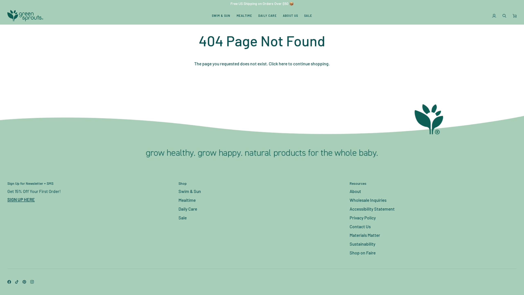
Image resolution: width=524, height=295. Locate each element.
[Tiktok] (16, 282)
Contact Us (360, 226)
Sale (182, 217)
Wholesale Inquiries (368, 200)
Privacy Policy (363, 217)
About (355, 191)
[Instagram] (32, 282)
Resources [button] (358, 183)
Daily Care (187, 208)
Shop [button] (182, 183)
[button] (221, 15)
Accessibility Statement (372, 208)
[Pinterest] (24, 282)
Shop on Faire (363, 252)
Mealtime (187, 200)
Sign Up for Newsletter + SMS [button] (30, 183)
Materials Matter (365, 235)
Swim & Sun (189, 191)
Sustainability (362, 243)
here (283, 63)
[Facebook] (9, 282)
